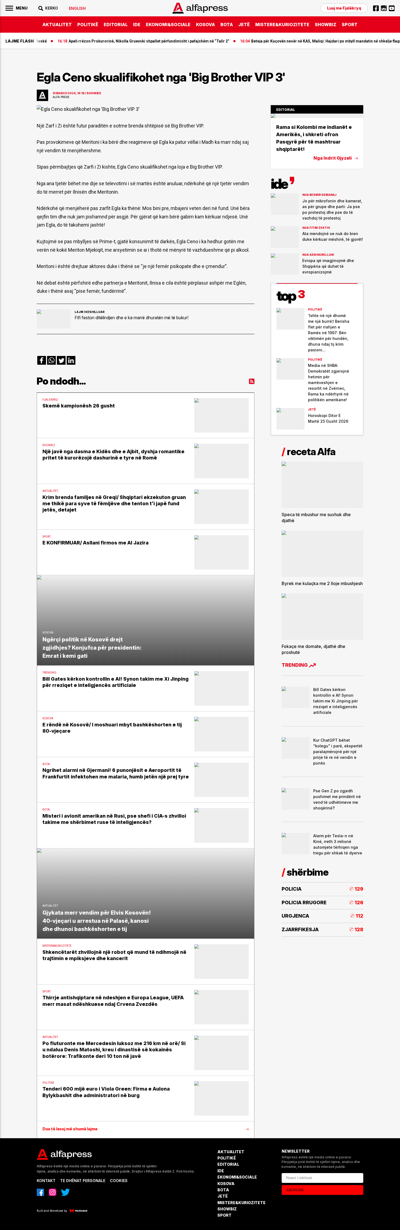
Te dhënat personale (82, 1180)
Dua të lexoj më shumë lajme (69, 1129)
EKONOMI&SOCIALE (168, 24)
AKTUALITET (57, 24)
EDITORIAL (116, 24)
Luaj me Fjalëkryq (344, 8)
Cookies (119, 1180)
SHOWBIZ (325, 24)
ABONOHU (295, 1190)
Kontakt (46, 1180)
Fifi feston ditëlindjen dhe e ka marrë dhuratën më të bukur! (131, 317)
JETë (244, 24)
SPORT (350, 24)
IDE (136, 24)
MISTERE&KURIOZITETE (282, 24)
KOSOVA (205, 24)
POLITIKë (87, 24)
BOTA (226, 24)
